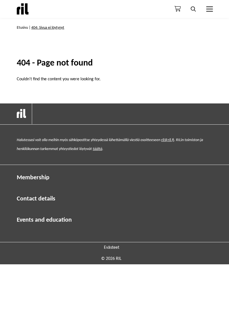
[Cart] (177, 9)
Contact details (36, 199)
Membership (33, 178)
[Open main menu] (209, 9)
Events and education (44, 220)
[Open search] (193, 9)
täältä (97, 149)
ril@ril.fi (167, 140)
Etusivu (22, 28)
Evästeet (111, 247)
